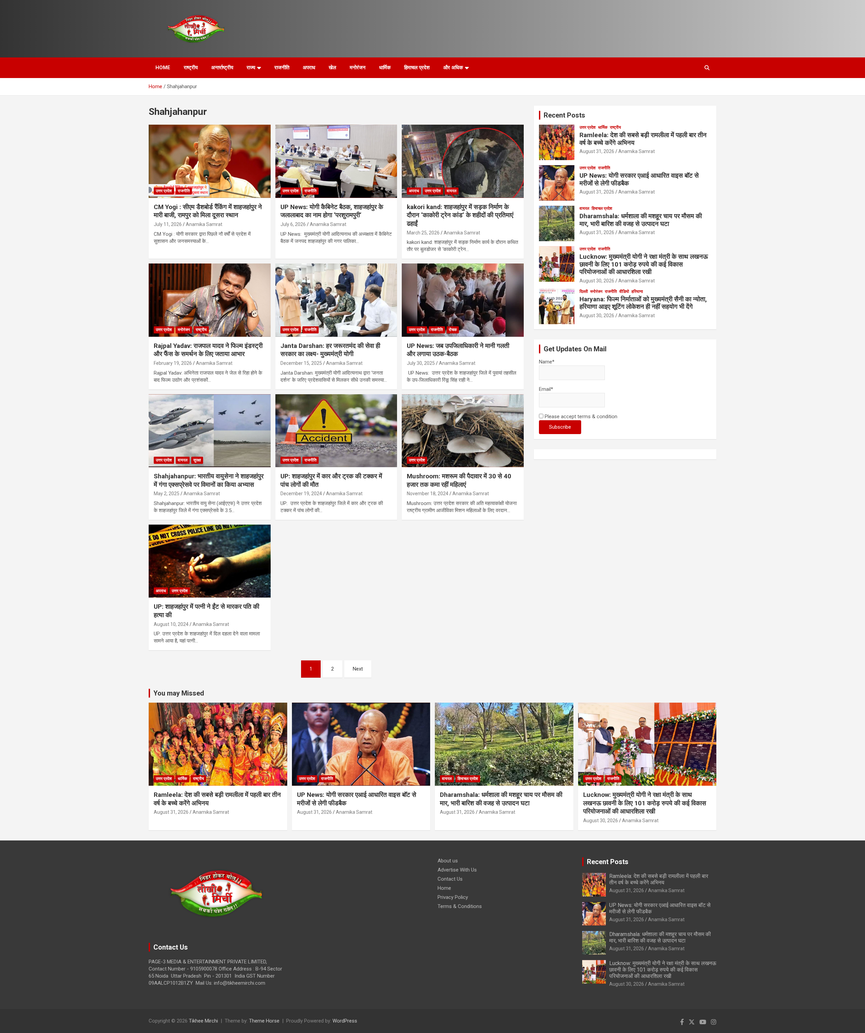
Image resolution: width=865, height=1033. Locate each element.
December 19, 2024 (301, 493)
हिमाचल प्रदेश (417, 68)
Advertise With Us (457, 870)
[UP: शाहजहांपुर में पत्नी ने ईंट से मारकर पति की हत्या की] (209, 561)
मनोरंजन (358, 68)
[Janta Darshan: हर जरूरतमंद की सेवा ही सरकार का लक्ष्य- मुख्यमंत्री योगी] (336, 300)
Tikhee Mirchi (203, 1021)
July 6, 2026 (293, 224)
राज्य (251, 68)
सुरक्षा (197, 460)
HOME (162, 68)
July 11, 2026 (168, 224)
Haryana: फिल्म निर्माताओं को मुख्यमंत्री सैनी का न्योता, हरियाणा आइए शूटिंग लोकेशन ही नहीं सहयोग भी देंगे (643, 303)
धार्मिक (385, 68)
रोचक (453, 329)
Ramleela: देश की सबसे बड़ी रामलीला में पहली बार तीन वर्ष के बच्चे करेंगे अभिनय (643, 139)
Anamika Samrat (204, 224)
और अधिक (453, 68)
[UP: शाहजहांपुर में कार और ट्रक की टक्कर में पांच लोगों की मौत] (336, 431)
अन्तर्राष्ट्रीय (222, 68)
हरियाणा (637, 291)
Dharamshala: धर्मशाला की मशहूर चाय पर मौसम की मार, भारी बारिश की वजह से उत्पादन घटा (640, 220)
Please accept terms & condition (580, 416)
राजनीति (281, 68)
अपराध (309, 68)
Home (444, 888)
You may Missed (178, 693)
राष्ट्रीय (191, 68)
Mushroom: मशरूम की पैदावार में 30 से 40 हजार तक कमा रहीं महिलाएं (459, 480)
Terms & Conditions (460, 906)
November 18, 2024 (427, 493)
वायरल (451, 190)
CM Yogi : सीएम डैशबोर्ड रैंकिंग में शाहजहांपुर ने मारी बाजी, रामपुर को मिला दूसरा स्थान (208, 211)
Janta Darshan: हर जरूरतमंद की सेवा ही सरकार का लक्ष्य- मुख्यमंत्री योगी (330, 350)
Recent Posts (564, 115)
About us (448, 861)
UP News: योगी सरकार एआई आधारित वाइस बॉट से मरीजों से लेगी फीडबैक (639, 179)
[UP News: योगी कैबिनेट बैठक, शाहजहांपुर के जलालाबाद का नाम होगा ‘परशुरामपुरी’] (336, 161)
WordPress (344, 1021)
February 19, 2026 (173, 363)
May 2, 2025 (166, 493)
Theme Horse (264, 1021)
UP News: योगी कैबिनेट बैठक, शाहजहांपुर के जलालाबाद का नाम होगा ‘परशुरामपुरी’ (331, 211)
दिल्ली (583, 291)
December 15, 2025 (301, 363)
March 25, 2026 (423, 232)
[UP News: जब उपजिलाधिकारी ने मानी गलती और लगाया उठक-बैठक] (462, 300)
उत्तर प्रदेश (164, 190)
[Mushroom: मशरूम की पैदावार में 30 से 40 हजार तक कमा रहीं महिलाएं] (462, 431)
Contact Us (450, 879)
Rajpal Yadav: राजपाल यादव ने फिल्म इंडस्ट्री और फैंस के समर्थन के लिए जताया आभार (208, 350)
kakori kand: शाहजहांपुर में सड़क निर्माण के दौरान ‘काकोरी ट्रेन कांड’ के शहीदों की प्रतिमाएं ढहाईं (460, 215)
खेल (332, 68)
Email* (546, 389)
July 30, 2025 (421, 363)
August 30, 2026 (596, 280)
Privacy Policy (453, 897)
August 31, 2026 (596, 151)
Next (358, 669)
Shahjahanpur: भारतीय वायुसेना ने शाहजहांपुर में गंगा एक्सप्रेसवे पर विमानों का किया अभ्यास (209, 480)
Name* (546, 362)
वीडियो (624, 291)
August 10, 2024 (171, 624)
